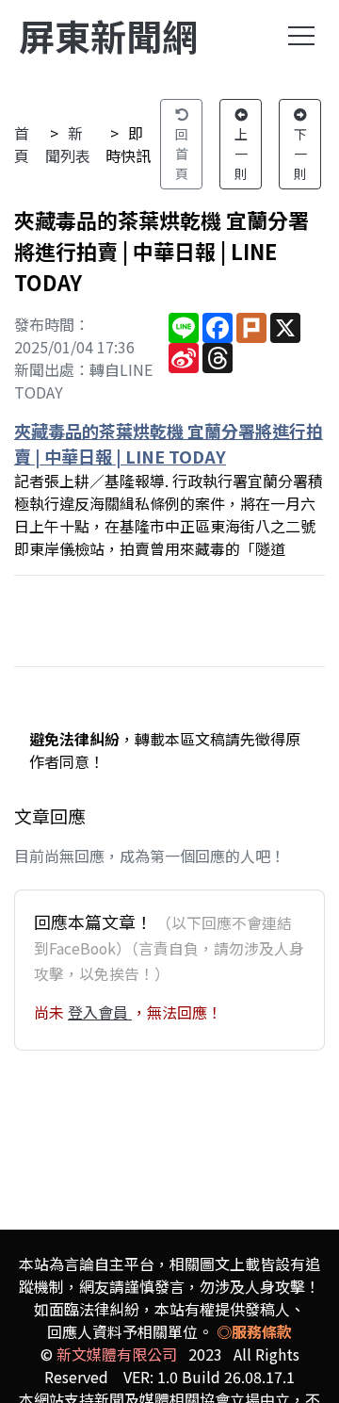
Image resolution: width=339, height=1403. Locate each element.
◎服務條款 (254, 1331)
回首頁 (181, 153)
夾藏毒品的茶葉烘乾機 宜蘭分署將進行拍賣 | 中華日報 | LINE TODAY (168, 443)
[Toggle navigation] (301, 35)
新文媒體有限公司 (116, 1354)
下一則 (300, 153)
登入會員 (100, 1012)
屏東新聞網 (108, 35)
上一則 (241, 153)
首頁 (21, 144)
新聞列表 (67, 144)
